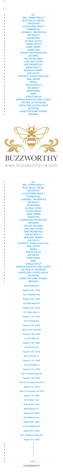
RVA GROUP (33, 87)
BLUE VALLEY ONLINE (33, 20)
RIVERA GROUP (33, 84)
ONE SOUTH (33, 73)
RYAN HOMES (33, 90)
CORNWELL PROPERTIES (33, 32)
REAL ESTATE (33, 79)
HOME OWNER (33, 46)
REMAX (33, 81)
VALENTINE (33, 108)
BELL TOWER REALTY (33, 17)
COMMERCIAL (33, 29)
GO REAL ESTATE (33, 41)
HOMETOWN (33, 49)
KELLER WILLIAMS (33, 58)
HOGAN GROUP (33, 43)
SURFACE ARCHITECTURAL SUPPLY (33, 99)
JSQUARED (33, 55)
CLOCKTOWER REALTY (33, 26)
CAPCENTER (33, 23)
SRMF (33, 93)
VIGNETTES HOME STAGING (33, 111)
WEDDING (33, 114)
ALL (33, 14)
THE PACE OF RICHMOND (33, 102)
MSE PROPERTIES (33, 64)
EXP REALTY (33, 35)
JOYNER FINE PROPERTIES (33, 52)
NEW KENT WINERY (33, 70)
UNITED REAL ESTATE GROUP (33, 105)
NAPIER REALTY (33, 67)
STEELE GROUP (33, 96)
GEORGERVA (33, 38)
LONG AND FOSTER (33, 61)
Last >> (33, 461)
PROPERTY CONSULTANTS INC (33, 76)
